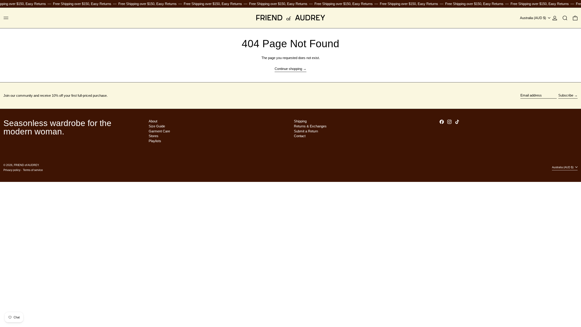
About (153, 121)
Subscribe (565, 95)
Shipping (300, 121)
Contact (299, 136)
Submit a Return (306, 131)
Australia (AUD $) (533, 18)
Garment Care (159, 131)
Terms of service (33, 170)
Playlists (155, 141)
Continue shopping (288, 69)
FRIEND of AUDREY (26, 165)
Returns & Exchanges (310, 126)
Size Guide (157, 126)
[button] (565, 18)
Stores (153, 136)
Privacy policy (11, 170)
